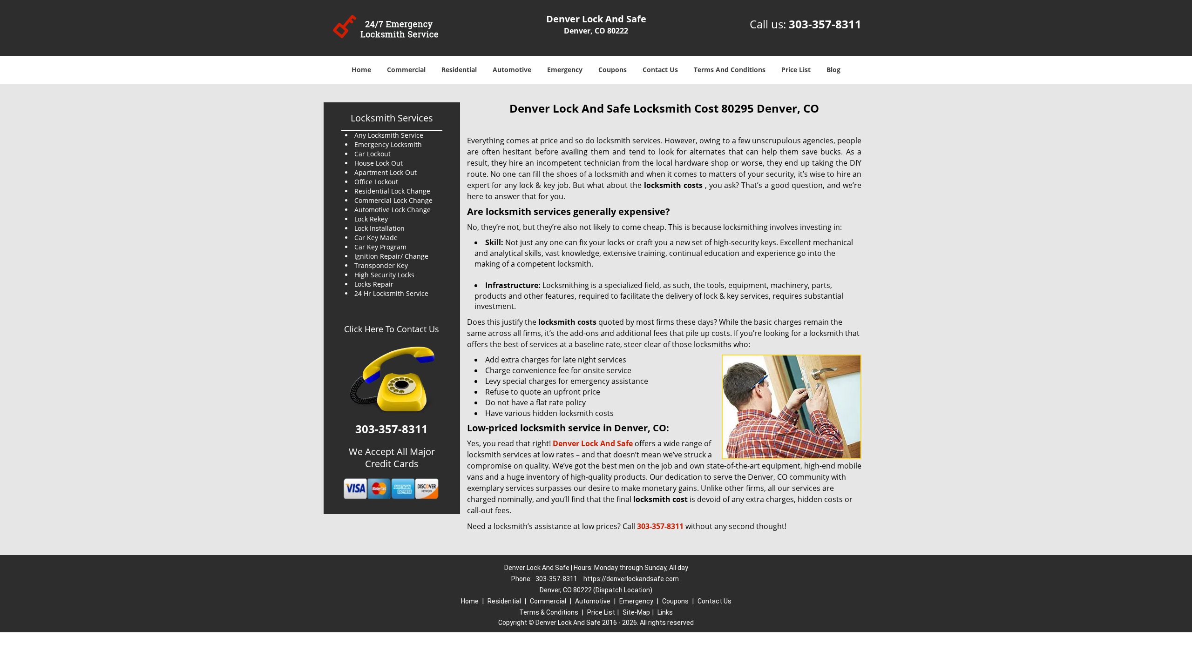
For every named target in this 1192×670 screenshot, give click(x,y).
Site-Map (636, 612)
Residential (459, 69)
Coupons (612, 69)
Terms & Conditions (548, 612)
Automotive (512, 69)
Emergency (564, 69)
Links (665, 612)
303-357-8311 (825, 24)
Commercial (406, 69)
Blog (833, 69)
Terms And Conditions (729, 69)
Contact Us (660, 69)
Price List (796, 69)
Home (361, 69)
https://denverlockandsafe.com (631, 579)
